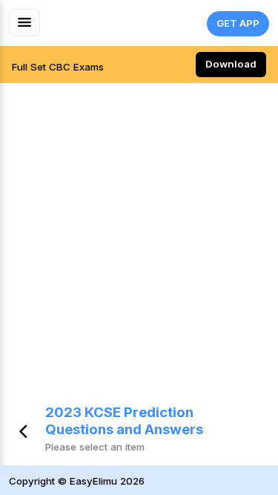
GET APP (237, 23)
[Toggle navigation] (24, 22)
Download (231, 64)
